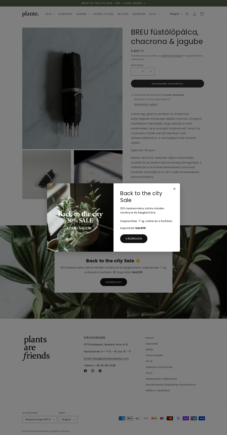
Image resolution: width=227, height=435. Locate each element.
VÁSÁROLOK (133, 238)
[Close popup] (174, 189)
